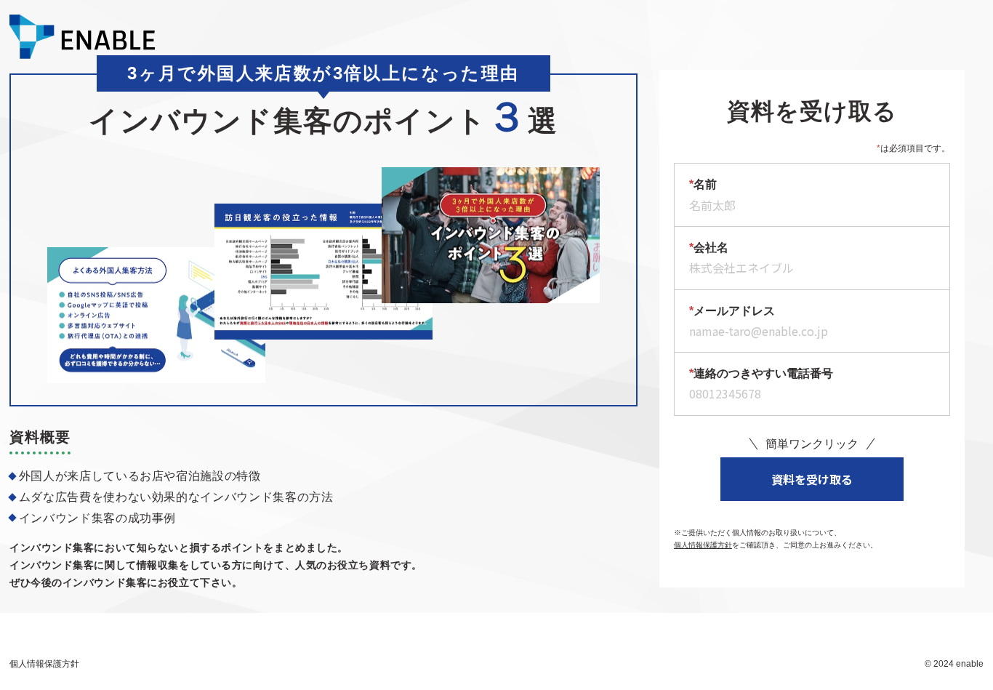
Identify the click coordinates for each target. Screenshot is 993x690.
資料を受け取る (812, 479)
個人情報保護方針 (703, 545)
